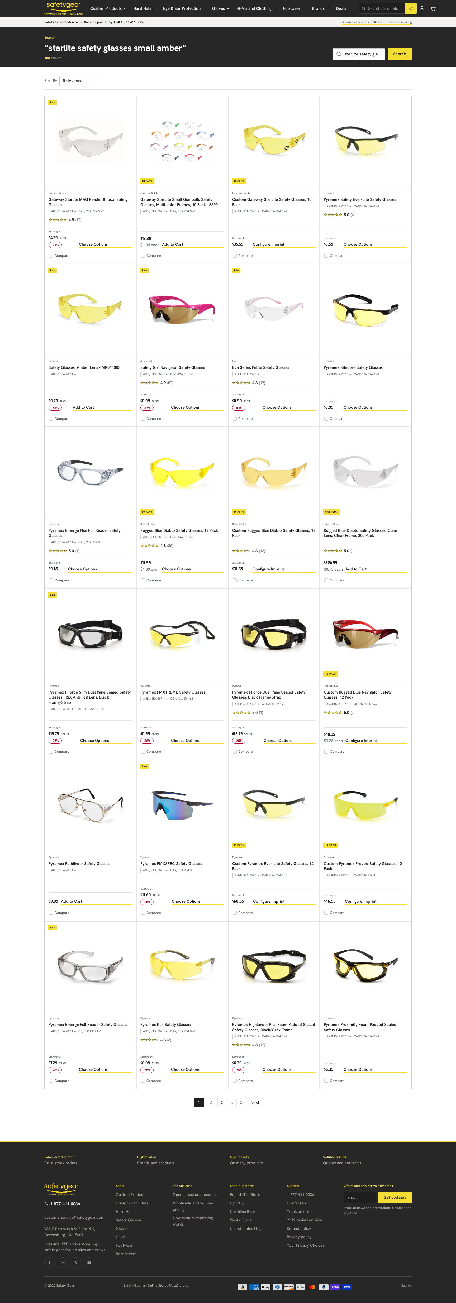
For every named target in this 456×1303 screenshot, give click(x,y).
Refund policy (299, 1228)
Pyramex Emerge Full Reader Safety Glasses (88, 1024)
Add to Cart (172, 244)
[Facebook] (49, 1262)
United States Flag (246, 1228)
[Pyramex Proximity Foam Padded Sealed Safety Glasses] (365, 967)
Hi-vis (120, 1237)
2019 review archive (304, 1220)
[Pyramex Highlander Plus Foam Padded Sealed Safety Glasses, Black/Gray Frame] (274, 967)
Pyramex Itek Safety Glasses (165, 1024)
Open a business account (195, 1194)
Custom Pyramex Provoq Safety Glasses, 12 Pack (363, 866)
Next (254, 1102)
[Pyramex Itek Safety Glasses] (182, 967)
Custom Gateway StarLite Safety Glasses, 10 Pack (271, 202)
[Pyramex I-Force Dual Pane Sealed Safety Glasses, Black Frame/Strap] (274, 634)
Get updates (395, 1197)
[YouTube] (89, 1262)
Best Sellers (126, 1254)
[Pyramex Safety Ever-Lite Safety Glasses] (365, 142)
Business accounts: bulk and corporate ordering (377, 22)
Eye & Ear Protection (182, 8)
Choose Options (93, 244)
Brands (318, 8)
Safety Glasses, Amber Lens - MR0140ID (84, 367)
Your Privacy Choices (305, 1245)
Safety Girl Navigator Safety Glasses (172, 367)
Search (399, 54)
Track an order (300, 1211)
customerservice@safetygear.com (74, 1217)
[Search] (411, 8)
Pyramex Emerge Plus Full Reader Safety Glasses (85, 533)
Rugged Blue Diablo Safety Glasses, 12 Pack (179, 530)
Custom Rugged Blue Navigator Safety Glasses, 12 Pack (358, 695)
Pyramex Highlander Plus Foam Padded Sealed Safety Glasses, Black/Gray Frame (273, 1027)
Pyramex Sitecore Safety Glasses (353, 367)
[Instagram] (63, 1262)
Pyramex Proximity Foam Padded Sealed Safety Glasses (360, 1027)
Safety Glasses (129, 1220)
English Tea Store (245, 1194)
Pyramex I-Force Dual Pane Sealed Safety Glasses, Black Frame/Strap (269, 695)
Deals (341, 8)
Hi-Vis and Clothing (254, 8)
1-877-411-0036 (65, 1204)
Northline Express (245, 1211)
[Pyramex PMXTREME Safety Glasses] (182, 634)
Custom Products (106, 8)
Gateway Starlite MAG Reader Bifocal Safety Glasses (88, 202)
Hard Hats (142, 8)
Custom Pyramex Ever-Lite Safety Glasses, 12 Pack (273, 866)
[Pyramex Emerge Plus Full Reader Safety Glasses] (90, 472)
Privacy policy (299, 1237)
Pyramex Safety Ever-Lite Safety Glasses (360, 199)
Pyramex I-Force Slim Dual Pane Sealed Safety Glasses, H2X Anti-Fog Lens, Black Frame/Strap (90, 697)
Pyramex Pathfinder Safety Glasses (79, 863)
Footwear (291, 8)
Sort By (50, 80)
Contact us (296, 1203)
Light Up (237, 1203)
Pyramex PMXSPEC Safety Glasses (171, 863)
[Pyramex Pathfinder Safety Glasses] (90, 805)
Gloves (218, 8)
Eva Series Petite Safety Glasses (260, 367)
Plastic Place (241, 1220)
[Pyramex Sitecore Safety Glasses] (365, 310)
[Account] (422, 8)
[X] (76, 1262)
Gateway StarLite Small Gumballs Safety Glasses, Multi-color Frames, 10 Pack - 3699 (179, 202)
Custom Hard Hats (132, 1203)
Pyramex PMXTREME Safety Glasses (172, 692)
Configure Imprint (268, 244)
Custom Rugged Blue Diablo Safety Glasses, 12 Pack (273, 533)
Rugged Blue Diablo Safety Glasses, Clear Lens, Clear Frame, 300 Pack (360, 533)
